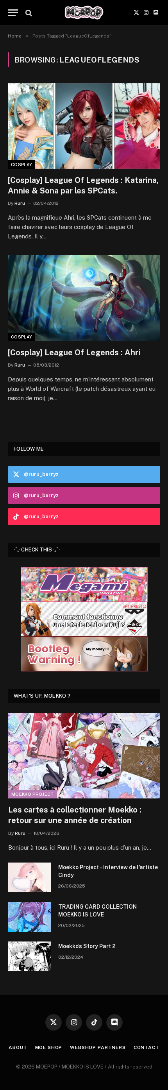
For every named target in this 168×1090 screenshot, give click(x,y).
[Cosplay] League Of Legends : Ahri (74, 352)
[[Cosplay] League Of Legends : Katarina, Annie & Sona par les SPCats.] (84, 125)
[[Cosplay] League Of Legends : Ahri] (84, 298)
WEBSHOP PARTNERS (97, 1047)
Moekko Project (32, 794)
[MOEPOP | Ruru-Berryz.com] (84, 12)
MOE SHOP (49, 1047)
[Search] (28, 12)
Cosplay (21, 164)
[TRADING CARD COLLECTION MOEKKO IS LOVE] (29, 917)
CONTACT (146, 1047)
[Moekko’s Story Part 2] (29, 956)
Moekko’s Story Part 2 (87, 946)
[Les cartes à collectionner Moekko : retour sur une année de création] (84, 755)
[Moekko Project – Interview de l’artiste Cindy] (29, 877)
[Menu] (13, 12)
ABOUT (18, 1047)
